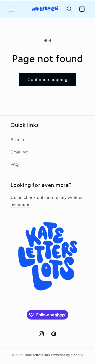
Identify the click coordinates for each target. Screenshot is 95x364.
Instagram (21, 205)
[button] (11, 9)
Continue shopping (47, 79)
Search (17, 140)
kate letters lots (37, 355)
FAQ (15, 164)
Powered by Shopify (67, 355)
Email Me (19, 152)
